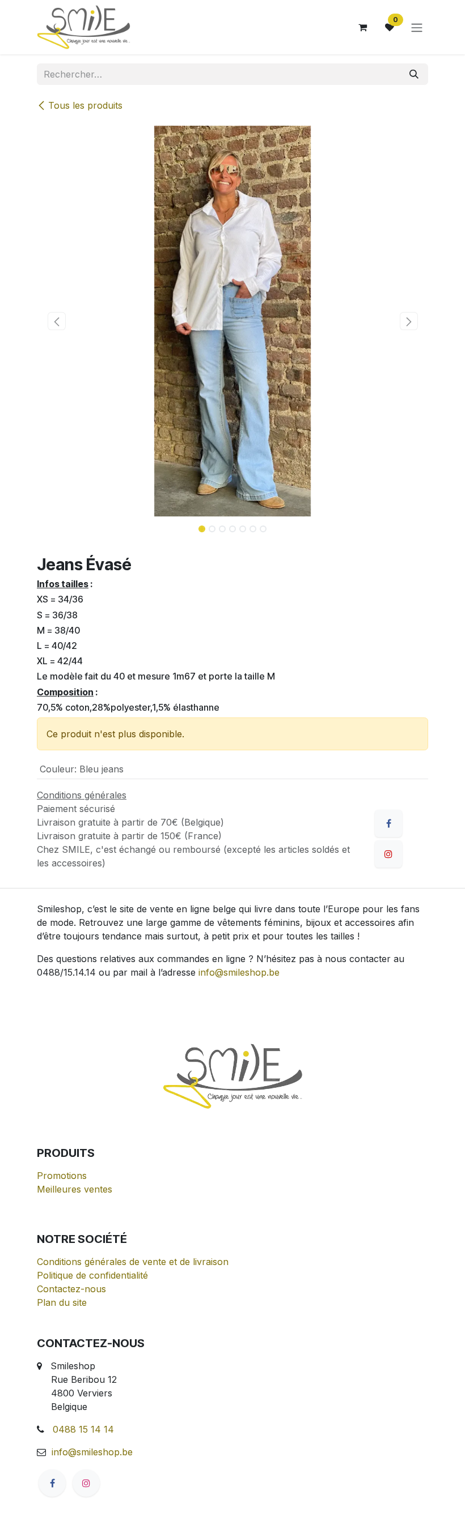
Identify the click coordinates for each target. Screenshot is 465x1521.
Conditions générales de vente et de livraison (133, 1261)
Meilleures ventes (74, 1189)
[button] (56, 321)
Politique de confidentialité (92, 1275)
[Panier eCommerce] (362, 27)
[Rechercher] (414, 74)
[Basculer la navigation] (416, 27)
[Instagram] (86, 1483)
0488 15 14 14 (83, 1429)
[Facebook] (388, 823)
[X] (388, 854)
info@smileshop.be (239, 972)
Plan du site (62, 1302)
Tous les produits (85, 105)
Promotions (62, 1175)
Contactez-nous (71, 1288)
